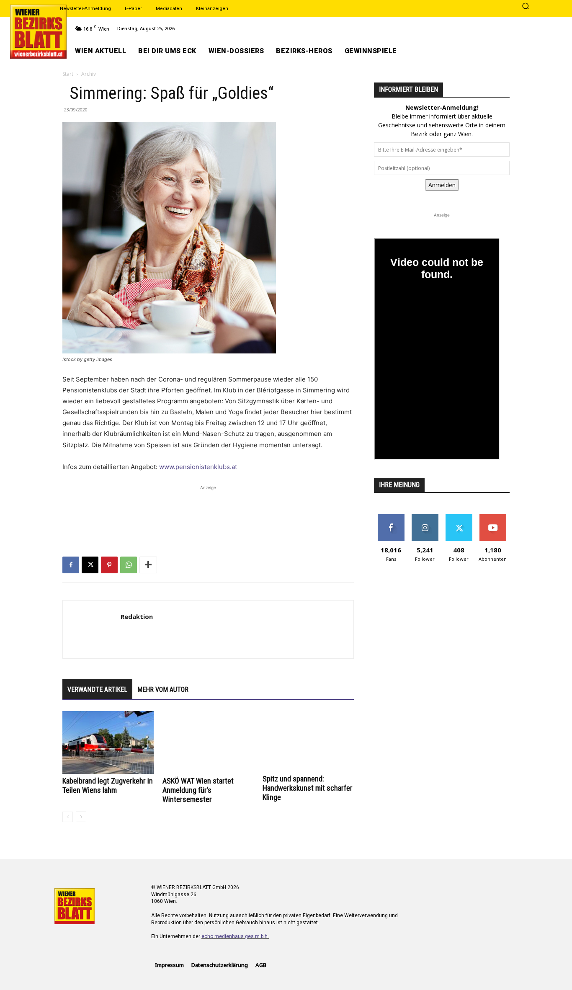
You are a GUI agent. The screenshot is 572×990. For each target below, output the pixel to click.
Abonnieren (492, 517)
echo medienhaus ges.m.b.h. (235, 936)
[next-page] (81, 817)
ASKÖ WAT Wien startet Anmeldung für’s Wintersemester (198, 790)
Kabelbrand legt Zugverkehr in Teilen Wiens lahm (107, 785)
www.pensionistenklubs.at (198, 467)
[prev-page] (67, 817)
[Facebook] (70, 565)
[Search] (525, 6)
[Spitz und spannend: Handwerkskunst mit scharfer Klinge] (308, 741)
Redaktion (137, 616)
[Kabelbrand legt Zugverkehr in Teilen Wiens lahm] (108, 742)
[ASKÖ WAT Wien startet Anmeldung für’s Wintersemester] (208, 742)
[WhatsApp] (128, 565)
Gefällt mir (391, 517)
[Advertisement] (208, 504)
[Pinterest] (109, 565)
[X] (90, 565)
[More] (148, 565)
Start (67, 73)
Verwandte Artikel (97, 690)
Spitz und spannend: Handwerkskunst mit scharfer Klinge (308, 788)
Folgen (424, 517)
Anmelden (442, 185)
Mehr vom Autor (162, 690)
